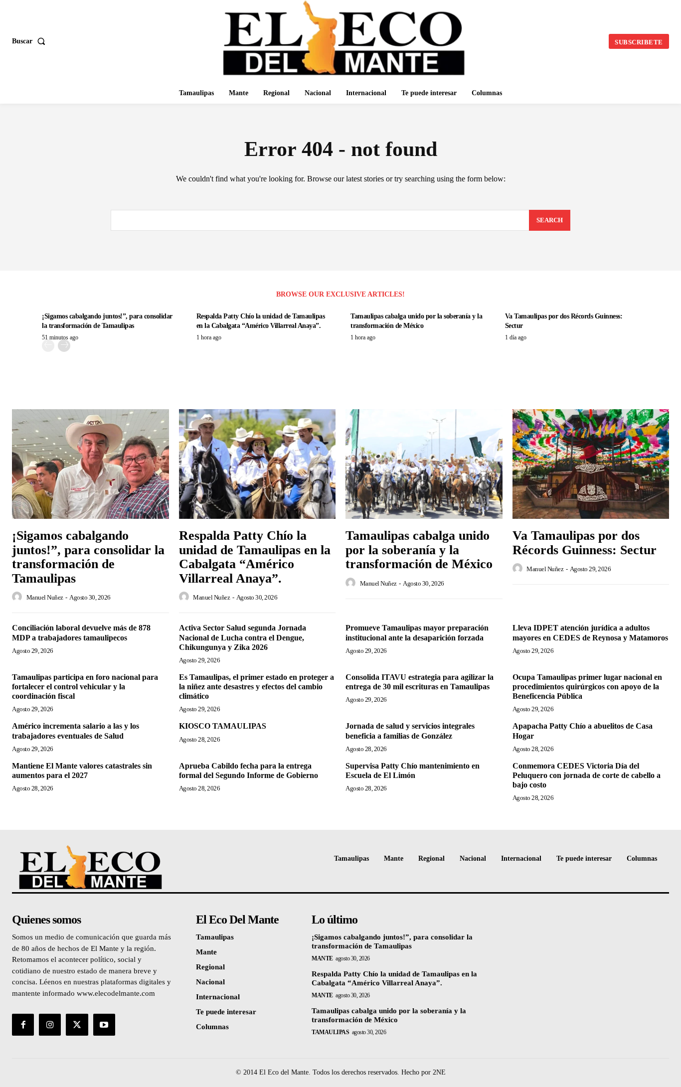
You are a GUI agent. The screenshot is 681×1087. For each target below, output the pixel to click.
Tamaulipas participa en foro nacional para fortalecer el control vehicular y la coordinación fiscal (85, 686)
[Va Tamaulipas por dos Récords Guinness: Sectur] (591, 464)
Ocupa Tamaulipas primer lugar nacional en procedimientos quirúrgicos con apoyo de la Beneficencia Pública (587, 686)
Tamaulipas (330, 1032)
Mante (322, 958)
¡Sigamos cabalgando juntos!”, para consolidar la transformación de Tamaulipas (88, 557)
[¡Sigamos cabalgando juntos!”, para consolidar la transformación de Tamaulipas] (90, 464)
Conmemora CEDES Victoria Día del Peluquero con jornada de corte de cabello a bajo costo (586, 775)
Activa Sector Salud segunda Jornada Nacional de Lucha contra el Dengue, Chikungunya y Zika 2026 (242, 637)
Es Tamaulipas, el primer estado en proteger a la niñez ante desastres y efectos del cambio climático (256, 686)
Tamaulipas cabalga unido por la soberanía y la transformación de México (419, 549)
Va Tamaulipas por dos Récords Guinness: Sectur (584, 542)
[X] (77, 1025)
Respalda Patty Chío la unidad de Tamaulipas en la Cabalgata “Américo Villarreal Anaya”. (255, 557)
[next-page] (64, 345)
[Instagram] (50, 1025)
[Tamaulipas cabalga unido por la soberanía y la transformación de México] (424, 464)
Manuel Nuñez (44, 597)
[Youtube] (104, 1025)
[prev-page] (48, 345)
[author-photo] (18, 597)
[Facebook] (23, 1025)
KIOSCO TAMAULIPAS (222, 726)
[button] (30, 41)
